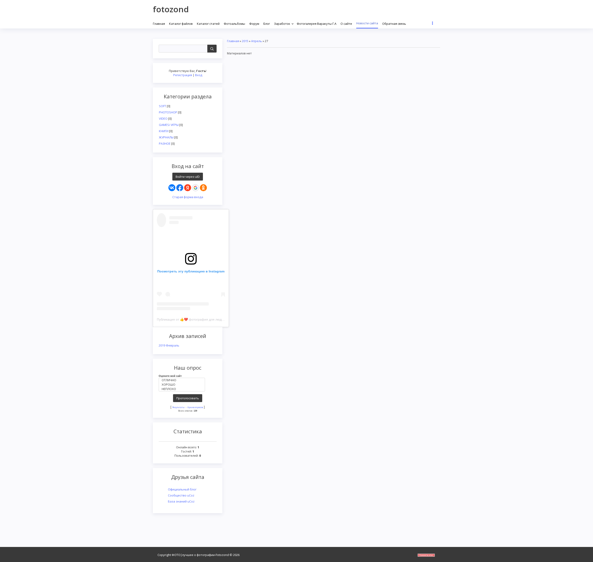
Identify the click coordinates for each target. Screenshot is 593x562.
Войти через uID (188, 177)
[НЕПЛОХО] (183, 389)
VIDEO (163, 118)
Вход (198, 75)
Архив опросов (195, 407)
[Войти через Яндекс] (187, 187)
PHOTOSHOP (168, 112)
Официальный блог (182, 489)
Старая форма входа (187, 197)
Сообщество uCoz (181, 495)
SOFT (162, 106)
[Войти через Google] (195, 187)
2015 (245, 41)
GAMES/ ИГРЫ (169, 125)
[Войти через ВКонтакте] (171, 187)
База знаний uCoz (181, 501)
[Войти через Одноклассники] (203, 187)
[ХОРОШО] (183, 384)
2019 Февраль (169, 345)
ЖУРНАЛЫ (166, 137)
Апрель (256, 41)
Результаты (178, 407)
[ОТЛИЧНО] (183, 380)
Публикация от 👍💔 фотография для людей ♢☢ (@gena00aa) (205, 319)
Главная (233, 41)
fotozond (171, 9)
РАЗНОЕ (164, 143)
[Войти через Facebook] (179, 187)
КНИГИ (163, 131)
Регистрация (182, 75)
